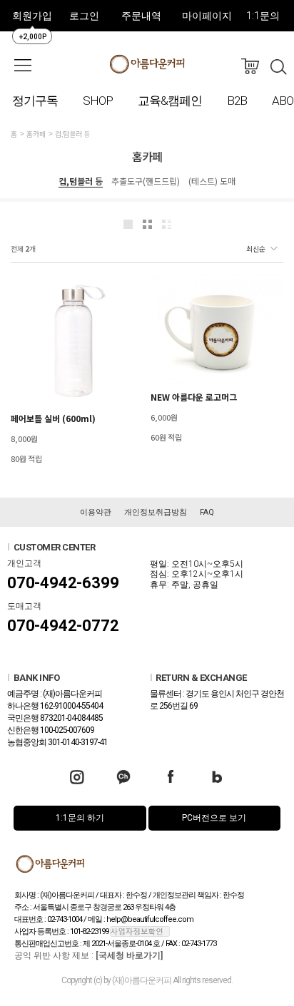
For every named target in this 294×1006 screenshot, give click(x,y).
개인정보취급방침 (155, 512)
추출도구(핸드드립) (145, 181)
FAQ (207, 512)
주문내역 (141, 15)
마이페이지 (207, 15)
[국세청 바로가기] (129, 955)
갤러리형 (147, 224)
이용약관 (95, 512)
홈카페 (36, 134)
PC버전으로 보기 (214, 818)
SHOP (98, 100)
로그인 (84, 15)
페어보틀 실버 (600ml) (53, 418)
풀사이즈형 (128, 224)
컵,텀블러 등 (72, 134)
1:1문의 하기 (80, 818)
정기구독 (35, 100)
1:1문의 (263, 15)
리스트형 (166, 224)
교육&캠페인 (170, 100)
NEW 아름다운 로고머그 (194, 397)
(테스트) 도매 (211, 181)
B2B (237, 100)
